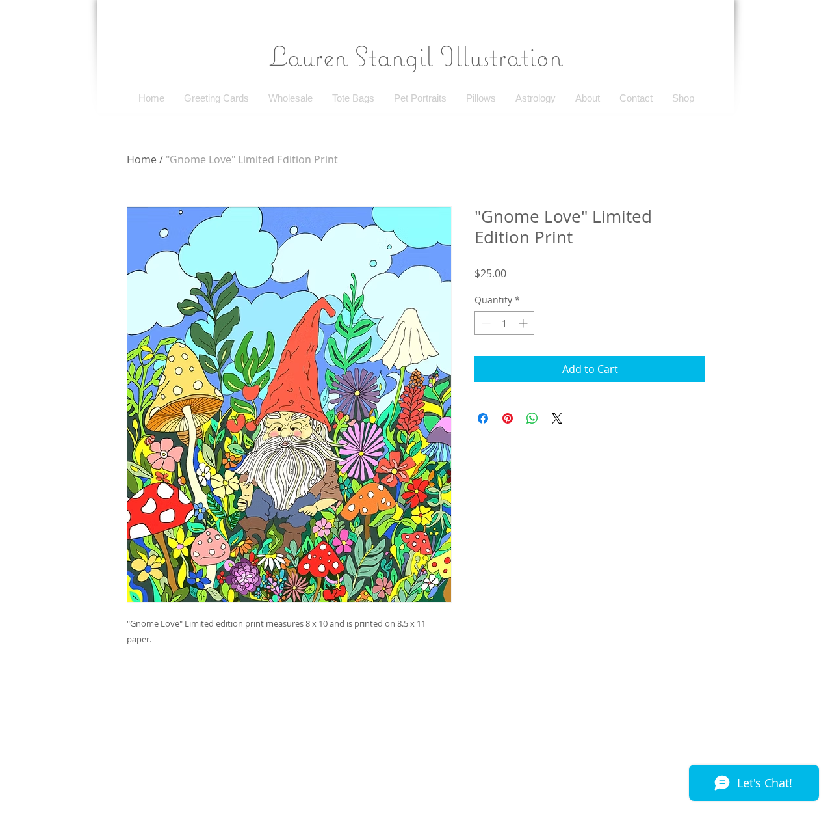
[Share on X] (557, 418)
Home (142, 159)
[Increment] (524, 323)
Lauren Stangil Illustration (416, 56)
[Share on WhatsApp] (532, 418)
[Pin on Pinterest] (507, 418)
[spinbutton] (504, 323)
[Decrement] (484, 323)
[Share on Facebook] (483, 418)
